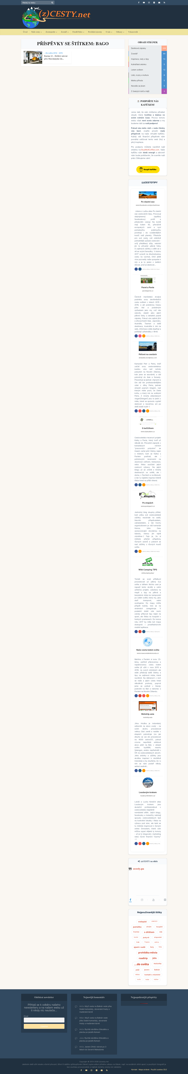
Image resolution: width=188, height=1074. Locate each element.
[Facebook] (130, 899)
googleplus (140, 631)
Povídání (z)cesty (95, 32)
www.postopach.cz (148, 506)
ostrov (156, 942)
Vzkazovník (133, 32)
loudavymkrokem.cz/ (147, 796)
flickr (140, 336)
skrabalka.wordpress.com (148, 358)
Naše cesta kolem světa (147, 650)
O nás (108, 32)
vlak (160, 932)
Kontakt (134, 1069)
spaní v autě (139, 947)
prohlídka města (147, 952)
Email (26, 1016)
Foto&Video (77, 32)
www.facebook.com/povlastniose (148, 205)
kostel (136, 937)
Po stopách (147, 503)
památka (137, 927)
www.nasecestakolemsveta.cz (148, 653)
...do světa (141, 964)
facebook (136, 269)
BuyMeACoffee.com (150, 150)
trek (137, 942)
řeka (160, 947)
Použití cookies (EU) (159, 1069)
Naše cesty (35, 32)
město (137, 974)
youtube (140, 411)
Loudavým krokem (148, 792)
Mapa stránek (144, 1069)
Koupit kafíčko (150, 169)
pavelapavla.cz (147, 291)
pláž (137, 970)
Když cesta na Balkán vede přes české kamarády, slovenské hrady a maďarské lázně (95, 1009)
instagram (140, 269)
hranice (136, 932)
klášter (156, 979)
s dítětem (149, 932)
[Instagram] (142, 899)
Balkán (157, 970)
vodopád (142, 921)
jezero (146, 970)
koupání (159, 927)
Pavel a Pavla (147, 287)
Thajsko (147, 942)
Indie (147, 979)
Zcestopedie (50, 32)
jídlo (154, 958)
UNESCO (154, 921)
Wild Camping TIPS (148, 569)
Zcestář (64, 32)
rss (143, 336)
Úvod (25, 32)
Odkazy (119, 32)
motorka (157, 963)
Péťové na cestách (148, 354)
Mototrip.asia (147, 714)
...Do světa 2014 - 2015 (53, 53)
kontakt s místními (152, 975)
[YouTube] (153, 899)
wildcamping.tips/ (147, 573)
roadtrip (143, 958)
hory (152, 947)
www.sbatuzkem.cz (148, 431)
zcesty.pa (138, 868)
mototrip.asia (147, 717)
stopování (158, 937)
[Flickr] (165, 899)
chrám (148, 927)
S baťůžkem (148, 428)
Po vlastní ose (147, 202)
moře (139, 979)
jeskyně (146, 937)
